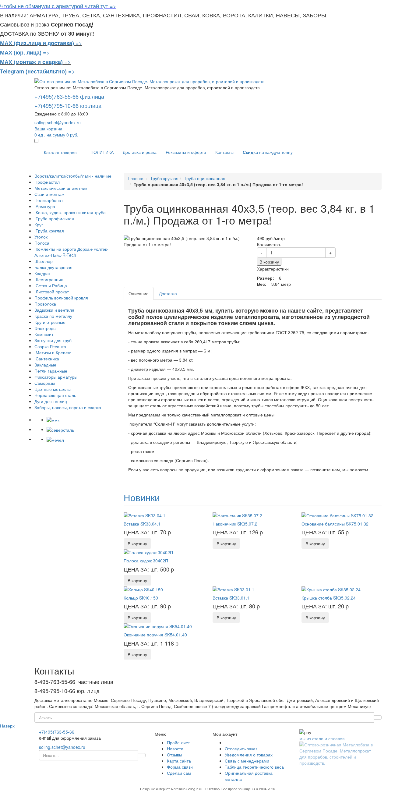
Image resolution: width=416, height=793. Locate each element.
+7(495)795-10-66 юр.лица (67, 105)
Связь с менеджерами (247, 761)
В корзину (269, 262)
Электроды (45, 328)
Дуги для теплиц (50, 401)
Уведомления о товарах (249, 755)
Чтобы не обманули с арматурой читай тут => (58, 6)
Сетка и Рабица (50, 285)
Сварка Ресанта (50, 346)
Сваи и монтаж (49, 194)
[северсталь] (60, 429)
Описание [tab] (139, 293)
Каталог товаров (60, 152)
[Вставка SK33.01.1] (233, 589)
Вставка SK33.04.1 (142, 524)
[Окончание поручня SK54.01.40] (158, 626)
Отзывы (174, 755)
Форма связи (180, 767)
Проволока (45, 304)
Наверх (7, 726)
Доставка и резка (140, 152)
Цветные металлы (52, 389)
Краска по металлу (53, 316)
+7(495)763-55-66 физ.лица (69, 96)
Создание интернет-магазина (162, 788)
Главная (136, 178)
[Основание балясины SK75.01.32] (337, 515)
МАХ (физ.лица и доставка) (37, 43)
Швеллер (43, 261)
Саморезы (44, 383)
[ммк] (53, 419)
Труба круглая (49, 231)
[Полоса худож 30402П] (148, 552)
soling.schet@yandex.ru (57, 122)
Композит (43, 334)
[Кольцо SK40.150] (143, 589)
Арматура (44, 206)
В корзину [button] (137, 543)
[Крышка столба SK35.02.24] (331, 589)
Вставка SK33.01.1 (231, 598)
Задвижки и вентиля (54, 310)
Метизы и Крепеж (52, 352)
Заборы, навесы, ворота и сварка (67, 407)
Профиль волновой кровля (61, 298)
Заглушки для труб (53, 340)
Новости (175, 748)
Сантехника (46, 359)
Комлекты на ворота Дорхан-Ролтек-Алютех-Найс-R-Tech (71, 252)
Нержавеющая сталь (55, 395)
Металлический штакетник (60, 188)
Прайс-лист (178, 742)
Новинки (142, 497)
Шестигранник (48, 279)
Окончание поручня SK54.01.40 (155, 635)
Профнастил (47, 182)
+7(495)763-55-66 (56, 732)
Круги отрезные (49, 322)
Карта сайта (179, 761)
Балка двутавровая (53, 267)
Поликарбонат (48, 200)
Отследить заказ (241, 748)
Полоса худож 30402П (146, 561)
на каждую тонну (268, 152)
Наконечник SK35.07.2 (235, 524)
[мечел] (55, 439)
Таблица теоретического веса (254, 767)
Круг (38, 224)
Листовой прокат (51, 292)
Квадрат (42, 273)
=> (79, 43)
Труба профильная (54, 218)
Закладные (45, 365)
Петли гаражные (50, 371)
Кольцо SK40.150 (141, 598)
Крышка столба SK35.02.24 (328, 598)
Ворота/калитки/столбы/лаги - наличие (72, 176)
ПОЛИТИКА (102, 152)
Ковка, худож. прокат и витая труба (70, 212)
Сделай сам (179, 773)
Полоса (41, 243)
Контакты (224, 152)
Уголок (41, 237)
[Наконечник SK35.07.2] (237, 515)
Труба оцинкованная (204, 178)
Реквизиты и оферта (186, 152)
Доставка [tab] (168, 293)
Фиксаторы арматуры (55, 377)
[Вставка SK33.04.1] (144, 515)
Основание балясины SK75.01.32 (334, 524)
